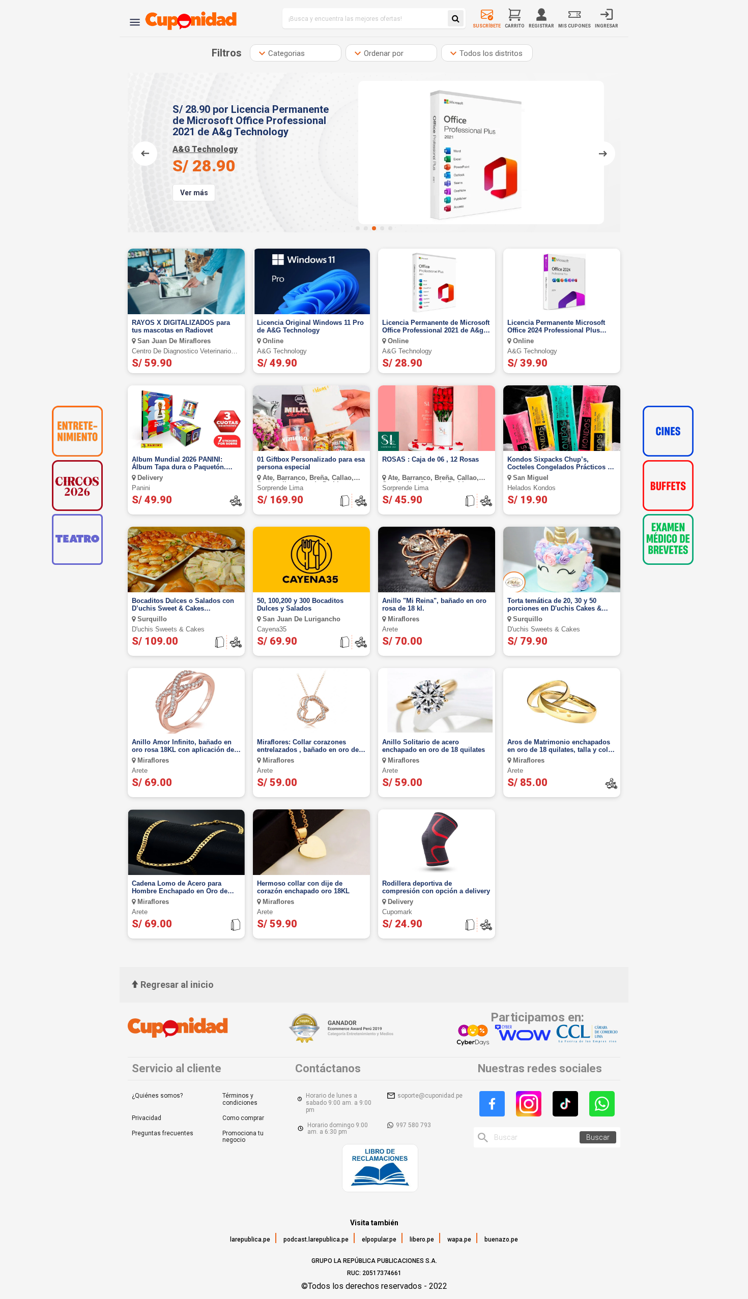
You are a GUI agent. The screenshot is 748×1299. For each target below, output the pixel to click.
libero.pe (422, 1239)
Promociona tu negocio (243, 1137)
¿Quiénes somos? (157, 1095)
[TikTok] (565, 1103)
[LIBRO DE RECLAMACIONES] (380, 1169)
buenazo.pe (501, 1239)
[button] (358, 228)
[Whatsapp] (602, 1103)
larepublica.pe (250, 1239)
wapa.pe (459, 1239)
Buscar (598, 1137)
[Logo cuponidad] (185, 18)
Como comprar (243, 1118)
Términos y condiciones (239, 1099)
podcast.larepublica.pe (316, 1239)
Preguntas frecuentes (162, 1133)
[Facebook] (492, 1103)
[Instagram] (528, 1103)
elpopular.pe (379, 1239)
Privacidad (146, 1118)
